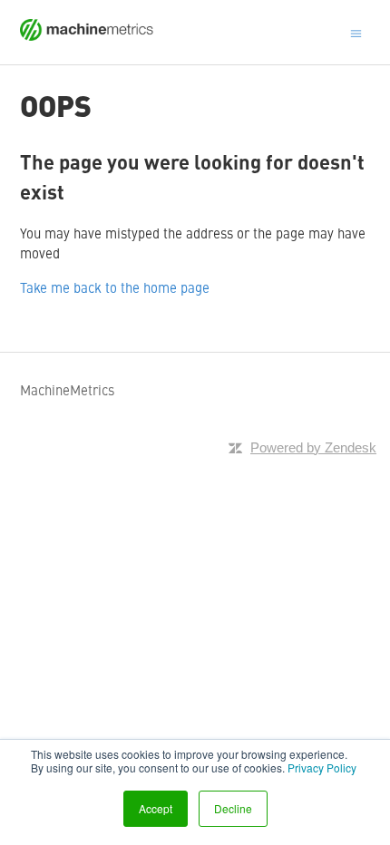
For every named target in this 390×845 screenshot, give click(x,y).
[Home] (87, 34)
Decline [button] (233, 808)
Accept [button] (155, 808)
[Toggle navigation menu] (356, 32)
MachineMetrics (67, 389)
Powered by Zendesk (313, 447)
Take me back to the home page (115, 286)
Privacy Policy (322, 767)
